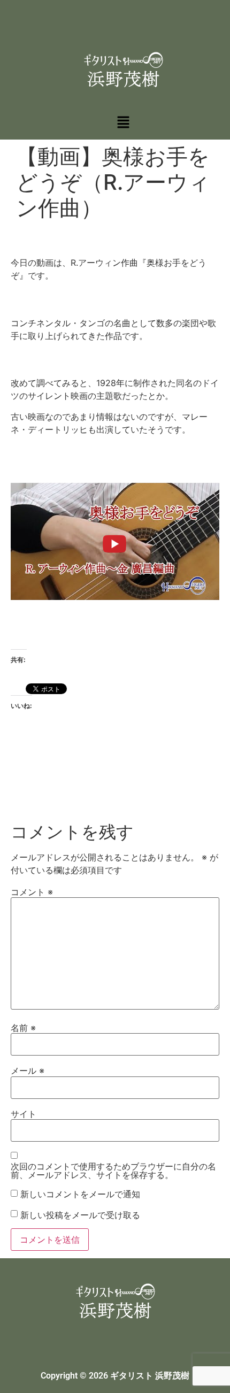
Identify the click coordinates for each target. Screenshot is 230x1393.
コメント (32, 892)
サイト (23, 1114)
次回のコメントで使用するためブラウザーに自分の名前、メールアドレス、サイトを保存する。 (113, 1170)
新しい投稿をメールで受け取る (80, 1215)
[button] (123, 122)
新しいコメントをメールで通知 (80, 1194)
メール (27, 1070)
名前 (23, 1027)
